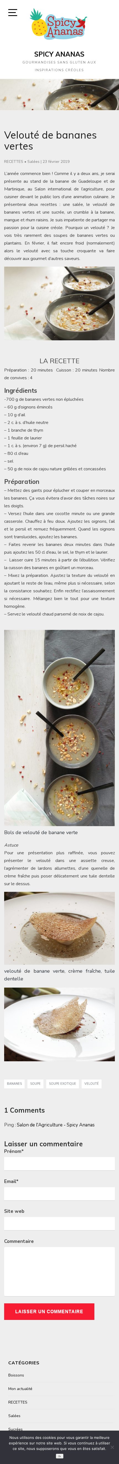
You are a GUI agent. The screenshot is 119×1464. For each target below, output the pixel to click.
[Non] (112, 1447)
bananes (14, 1084)
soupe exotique (62, 1084)
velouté (91, 1084)
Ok (59, 1456)
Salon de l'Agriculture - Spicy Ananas (56, 1125)
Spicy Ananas (59, 54)
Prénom (14, 1151)
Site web (14, 1211)
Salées (33, 161)
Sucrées (15, 1429)
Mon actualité (20, 1388)
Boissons (16, 1375)
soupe (35, 1084)
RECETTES (13, 161)
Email (11, 1181)
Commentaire (19, 1241)
